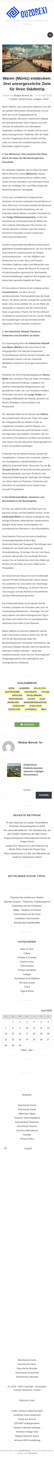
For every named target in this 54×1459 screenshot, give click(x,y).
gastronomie (12, 692)
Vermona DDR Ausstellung (27, 1440)
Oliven (31, 699)
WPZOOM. (32, 1453)
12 (41, 1028)
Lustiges (37, 99)
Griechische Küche (27, 1105)
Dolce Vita (40, 688)
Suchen (27, 790)
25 (34, 1039)
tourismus (30, 709)
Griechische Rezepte (27, 1368)
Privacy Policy (27, 1139)
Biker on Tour (27, 949)
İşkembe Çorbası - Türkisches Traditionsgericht (27, 902)
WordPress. (25, 1451)
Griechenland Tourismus (27, 1122)
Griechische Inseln (27, 1109)
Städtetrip (19, 706)
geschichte (30, 692)
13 (48, 1028)
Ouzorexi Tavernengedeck (27, 1118)
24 (27, 1039)
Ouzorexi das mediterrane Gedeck (27, 897)
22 (13, 1039)
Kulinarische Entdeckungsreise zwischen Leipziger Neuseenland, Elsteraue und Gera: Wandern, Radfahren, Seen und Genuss (34, 770)
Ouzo (42, 699)
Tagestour (14, 709)
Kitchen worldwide (27, 970)
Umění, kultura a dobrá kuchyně (27, 1411)
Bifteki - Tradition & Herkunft (27, 910)
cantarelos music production (27, 1415)
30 (20, 1045)
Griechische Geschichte (27, 1373)
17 (27, 1033)
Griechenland (27, 966)
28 (6, 1045)
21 (6, 1039)
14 (6, 1033)
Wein (43, 709)
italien (45, 692)
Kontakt (27, 1135)
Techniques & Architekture (27, 978)
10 (27, 1028)
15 (13, 1033)
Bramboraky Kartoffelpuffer (27, 923)
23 (20, 1039)
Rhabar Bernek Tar (23, 95)
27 (48, 1039)
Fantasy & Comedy (27, 957)
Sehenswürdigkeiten (35, 702)
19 (41, 1033)
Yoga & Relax (27, 991)
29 (13, 1045)
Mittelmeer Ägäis (27, 1114)
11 (34, 1028)
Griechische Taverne (27, 1126)
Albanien (24, 688)
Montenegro (16, 699)
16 (20, 1033)
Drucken (29, 725)
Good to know (25, 99)
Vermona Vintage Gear (27, 1432)
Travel (46, 99)
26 (41, 1039)
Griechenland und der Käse (27, 914)
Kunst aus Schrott (27, 1419)
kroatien (17, 695)
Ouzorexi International (27, 1130)
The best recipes (27, 983)
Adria (11, 688)
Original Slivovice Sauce (27, 1436)
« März (23, 1050)
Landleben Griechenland (27, 918)
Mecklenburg (34, 695)
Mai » (31, 1050)
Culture (13, 99)
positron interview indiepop (27, 1427)
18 (34, 1033)
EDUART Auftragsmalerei (27, 1423)
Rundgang (13, 702)
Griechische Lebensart (27, 1377)
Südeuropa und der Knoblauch (27, 906)
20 (48, 1033)
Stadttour (35, 706)
